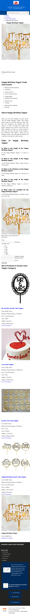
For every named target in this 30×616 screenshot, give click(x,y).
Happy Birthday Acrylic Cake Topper (14, 477)
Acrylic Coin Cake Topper (10, 421)
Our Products (5, 556)
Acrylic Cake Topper (10, 19)
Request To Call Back (7, 538)
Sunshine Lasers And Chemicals (16, 7)
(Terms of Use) (16, 609)
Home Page (5, 552)
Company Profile (6, 554)
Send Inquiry (16, 592)
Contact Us (5, 558)
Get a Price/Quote (6, 325)
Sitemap (4, 560)
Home (7, 15)
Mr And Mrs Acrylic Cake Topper (12, 308)
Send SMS (16, 596)
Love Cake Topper (8, 364)
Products (7, 17)
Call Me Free (16, 602)
